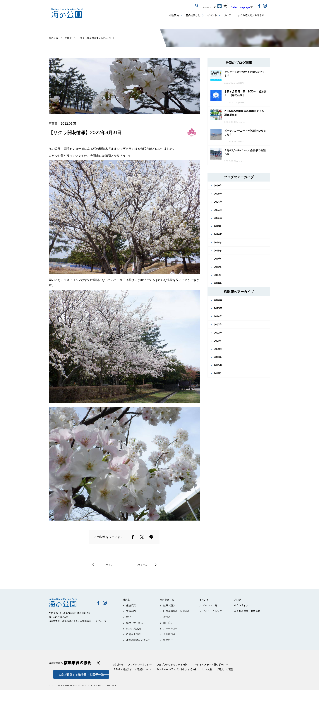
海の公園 (70, 602)
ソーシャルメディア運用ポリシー (210, 664)
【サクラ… (141, 564)
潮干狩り (168, 622)
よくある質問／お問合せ (251, 15)
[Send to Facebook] (132, 537)
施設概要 (131, 605)
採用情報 (118, 664)
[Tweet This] (142, 537)
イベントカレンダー (213, 611)
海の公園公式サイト (67, 13)
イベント (212, 15)
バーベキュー (170, 628)
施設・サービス (134, 622)
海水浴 (166, 617)
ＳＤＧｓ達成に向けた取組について (132, 669)
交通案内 (131, 611)
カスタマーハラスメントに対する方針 (177, 669)
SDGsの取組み (133, 628)
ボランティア (241, 605)
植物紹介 (168, 640)
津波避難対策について (138, 640)
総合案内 (174, 15)
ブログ (227, 15)
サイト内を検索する (197, 5)
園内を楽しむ (193, 15)
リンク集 (207, 669)
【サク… (107, 564)
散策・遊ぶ (169, 605)
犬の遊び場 (169, 634)
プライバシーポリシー (140, 664)
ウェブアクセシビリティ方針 (172, 664)
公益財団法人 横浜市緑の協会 (70, 663)
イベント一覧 (210, 605)
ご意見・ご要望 (225, 669)
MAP (128, 617)
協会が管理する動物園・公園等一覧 (81, 674)
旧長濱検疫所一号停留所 (176, 611)
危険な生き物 (133, 634)
